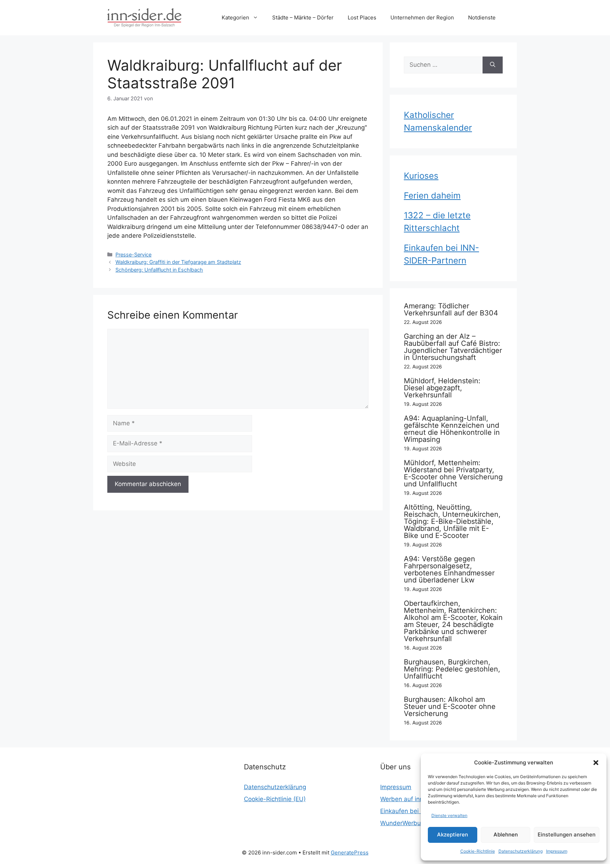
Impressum (556, 851)
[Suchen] (493, 65)
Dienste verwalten (449, 815)
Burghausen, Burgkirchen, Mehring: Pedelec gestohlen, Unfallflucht (452, 669)
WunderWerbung (404, 823)
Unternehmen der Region (422, 17)
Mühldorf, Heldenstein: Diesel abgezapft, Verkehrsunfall (442, 388)
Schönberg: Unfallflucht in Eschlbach (159, 270)
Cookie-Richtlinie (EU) (275, 799)
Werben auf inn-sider (410, 799)
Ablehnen (506, 834)
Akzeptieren (452, 834)
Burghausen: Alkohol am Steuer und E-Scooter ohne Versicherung (450, 706)
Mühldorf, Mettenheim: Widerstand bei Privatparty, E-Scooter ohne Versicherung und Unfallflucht (453, 473)
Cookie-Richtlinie (477, 851)
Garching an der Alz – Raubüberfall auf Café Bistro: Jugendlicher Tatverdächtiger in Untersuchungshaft (453, 347)
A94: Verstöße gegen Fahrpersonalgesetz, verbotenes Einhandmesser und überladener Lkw (449, 569)
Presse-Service (133, 254)
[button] (595, 762)
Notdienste (482, 17)
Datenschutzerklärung (520, 851)
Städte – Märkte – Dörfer (303, 17)
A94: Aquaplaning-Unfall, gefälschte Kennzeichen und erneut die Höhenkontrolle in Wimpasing (452, 429)
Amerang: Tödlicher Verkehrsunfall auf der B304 (451, 309)
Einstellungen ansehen (567, 834)
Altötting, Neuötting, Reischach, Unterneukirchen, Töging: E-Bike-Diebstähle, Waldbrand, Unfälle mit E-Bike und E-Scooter (452, 521)
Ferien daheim (432, 195)
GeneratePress (350, 852)
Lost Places (362, 17)
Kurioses (421, 176)
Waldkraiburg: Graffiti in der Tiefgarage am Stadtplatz (178, 262)
